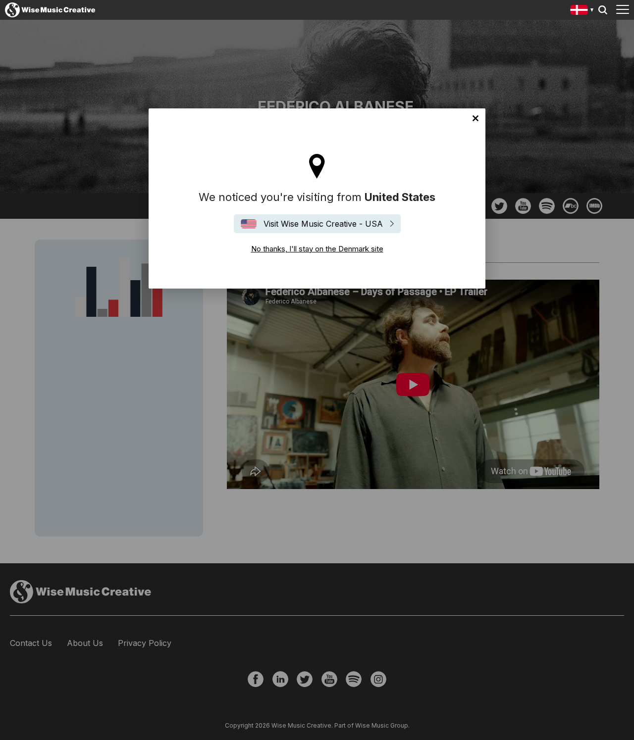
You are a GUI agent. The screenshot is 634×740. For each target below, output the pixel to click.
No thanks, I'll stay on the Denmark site (475, 118)
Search (602, 9)
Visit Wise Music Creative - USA (323, 224)
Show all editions (582, 11)
